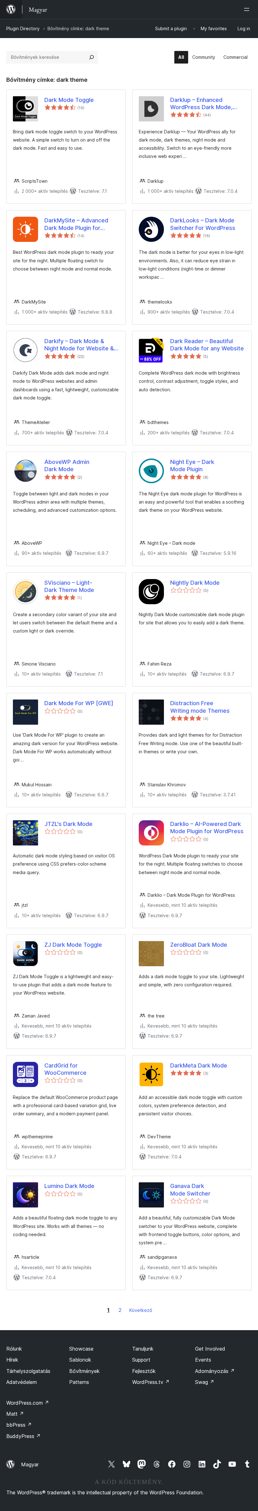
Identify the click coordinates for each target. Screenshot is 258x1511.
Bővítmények (84, 1371)
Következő (140, 1310)
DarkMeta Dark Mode (198, 1065)
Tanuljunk (143, 1349)
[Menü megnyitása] (248, 9)
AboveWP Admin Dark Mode (66, 465)
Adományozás (215, 1371)
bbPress (19, 1425)
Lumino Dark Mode (69, 1186)
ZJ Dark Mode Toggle (73, 944)
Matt (15, 1414)
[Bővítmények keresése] (91, 57)
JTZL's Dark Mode (68, 824)
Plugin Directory (23, 28)
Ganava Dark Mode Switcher (190, 1189)
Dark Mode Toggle (69, 100)
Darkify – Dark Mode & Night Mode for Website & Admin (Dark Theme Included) (79, 345)
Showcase (81, 1349)
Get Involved (210, 1349)
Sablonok (80, 1360)
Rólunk (14, 1349)
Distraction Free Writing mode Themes (200, 707)
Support (141, 1360)
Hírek (12, 1360)
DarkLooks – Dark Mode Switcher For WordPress (202, 224)
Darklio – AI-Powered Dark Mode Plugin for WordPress (207, 827)
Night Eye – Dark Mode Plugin (192, 465)
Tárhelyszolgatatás (28, 1371)
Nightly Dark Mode (195, 582)
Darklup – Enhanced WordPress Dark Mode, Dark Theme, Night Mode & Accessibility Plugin (206, 104)
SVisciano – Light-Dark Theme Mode (69, 586)
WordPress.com (27, 1403)
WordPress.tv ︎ (151, 1382)
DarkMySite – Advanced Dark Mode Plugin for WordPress (76, 224)
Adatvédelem (21, 1382)
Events (203, 1360)
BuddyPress (23, 1436)
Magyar (30, 1464)
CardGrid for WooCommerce (65, 1069)
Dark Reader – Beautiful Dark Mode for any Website (207, 345)
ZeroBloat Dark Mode (198, 944)
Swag (204, 1382)
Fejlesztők (144, 1371)
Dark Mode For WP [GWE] (78, 703)
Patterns (79, 1382)
